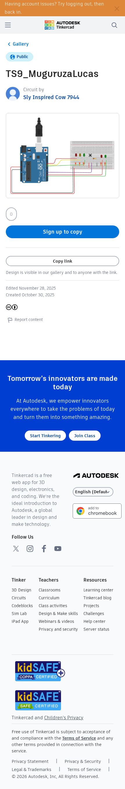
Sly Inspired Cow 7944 (51, 97)
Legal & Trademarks (31, 769)
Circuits (19, 598)
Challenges (93, 613)
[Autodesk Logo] (96, 476)
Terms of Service (79, 738)
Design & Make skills (58, 613)
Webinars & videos (56, 621)
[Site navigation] (7, 25)
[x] (16, 548)
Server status (96, 629)
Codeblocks (22, 606)
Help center (94, 621)
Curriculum (49, 598)
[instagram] (30, 548)
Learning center (98, 590)
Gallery (21, 44)
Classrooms (49, 590)
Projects (91, 606)
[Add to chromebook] (97, 510)
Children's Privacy (63, 717)
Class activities (53, 606)
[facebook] (44, 548)
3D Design (21, 590)
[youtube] (57, 548)
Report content (29, 319)
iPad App (20, 621)
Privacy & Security (83, 761)
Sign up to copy (62, 231)
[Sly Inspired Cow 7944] (13, 93)
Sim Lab (19, 613)
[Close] (116, 8)
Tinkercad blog (97, 598)
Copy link (62, 261)
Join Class (84, 436)
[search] (114, 25)
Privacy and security (58, 629)
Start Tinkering (45, 436)
